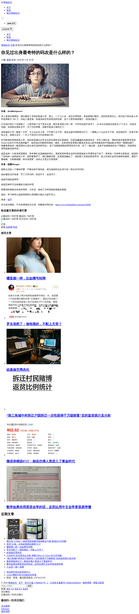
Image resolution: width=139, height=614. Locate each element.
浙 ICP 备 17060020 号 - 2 (36, 583)
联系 (9, 10)
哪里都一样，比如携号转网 (26, 278)
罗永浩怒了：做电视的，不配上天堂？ (34, 324)
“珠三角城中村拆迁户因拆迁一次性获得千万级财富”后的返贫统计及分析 (59, 415)
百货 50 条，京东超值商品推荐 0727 (24, 544)
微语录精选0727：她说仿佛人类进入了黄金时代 (41, 461)
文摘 (12, 45)
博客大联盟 (98, 583)
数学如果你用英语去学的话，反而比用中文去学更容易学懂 (49, 507)
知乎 (10, 199)
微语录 (25, 589)
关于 (9, 7)
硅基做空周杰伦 (18, 369)
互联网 (9, 227)
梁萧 (9, 60)
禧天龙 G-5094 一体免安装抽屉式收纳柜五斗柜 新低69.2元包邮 (36, 541)
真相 (16, 589)
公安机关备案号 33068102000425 (65, 583)
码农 (15, 227)
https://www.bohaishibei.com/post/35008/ (73, 204)
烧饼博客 (87, 583)
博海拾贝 (5, 45)
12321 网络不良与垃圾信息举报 (21, 575)
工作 (12, 589)
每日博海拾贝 (13, 13)
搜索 (29, 586)
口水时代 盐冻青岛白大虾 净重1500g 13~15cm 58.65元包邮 (34, 555)
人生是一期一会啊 (15, 567)
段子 (20, 589)
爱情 (8, 589)
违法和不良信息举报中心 (18, 572)
